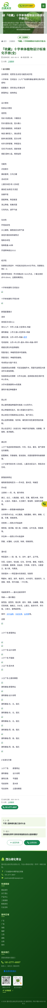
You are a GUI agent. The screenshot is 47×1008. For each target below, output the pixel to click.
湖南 (2, 938)
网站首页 (4, 890)
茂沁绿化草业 (13, 859)
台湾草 (26, 614)
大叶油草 (10, 614)
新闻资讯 (4, 904)
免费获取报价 (11, 971)
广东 (2, 920)
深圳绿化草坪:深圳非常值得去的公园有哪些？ (21, 834)
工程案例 (12, 41)
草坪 (25, 337)
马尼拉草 (18, 614)
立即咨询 (33, 842)
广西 (2, 924)
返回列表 (15, 842)
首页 (5, 41)
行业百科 (4, 907)
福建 (2, 931)
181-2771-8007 (27, 6)
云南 (2, 941)
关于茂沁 (4, 893)
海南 (2, 927)
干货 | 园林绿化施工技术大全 (14, 823)
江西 (2, 934)
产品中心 (4, 897)
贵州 (2, 945)
